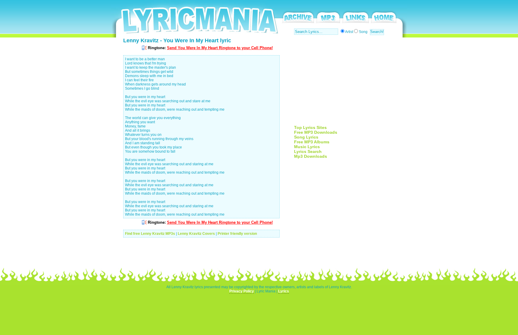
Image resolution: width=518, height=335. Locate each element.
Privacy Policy (241, 291)
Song (363, 32)
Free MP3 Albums (311, 141)
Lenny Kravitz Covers (196, 234)
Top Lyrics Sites (310, 127)
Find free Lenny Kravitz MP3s (150, 234)
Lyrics (283, 291)
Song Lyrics (306, 137)
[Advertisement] (344, 83)
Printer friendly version (237, 234)
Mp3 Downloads (310, 156)
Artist (349, 32)
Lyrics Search (308, 151)
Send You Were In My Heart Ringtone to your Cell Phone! (220, 48)
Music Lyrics (307, 146)
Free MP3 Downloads (315, 132)
